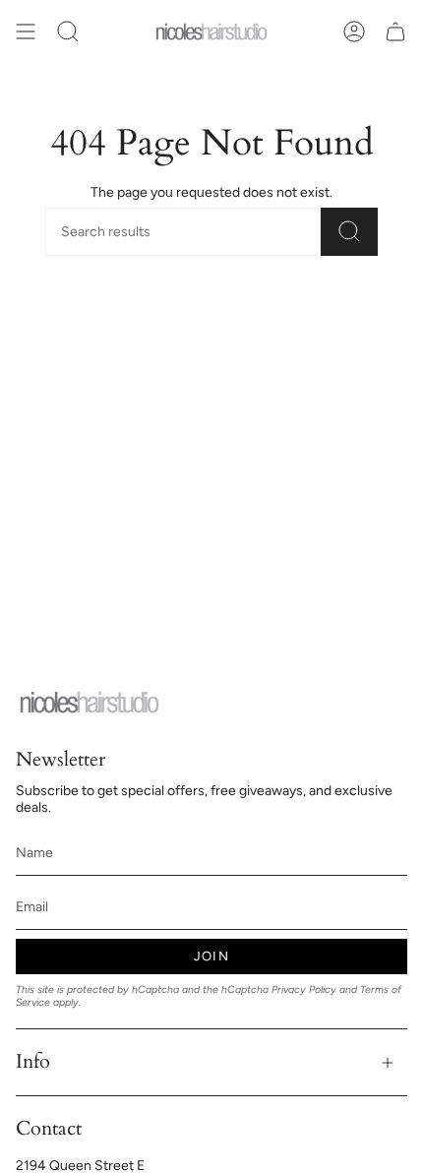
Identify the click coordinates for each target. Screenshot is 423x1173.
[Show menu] (25, 31)
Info (33, 1061)
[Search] (349, 232)
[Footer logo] (89, 702)
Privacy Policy (304, 989)
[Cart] (395, 31)
